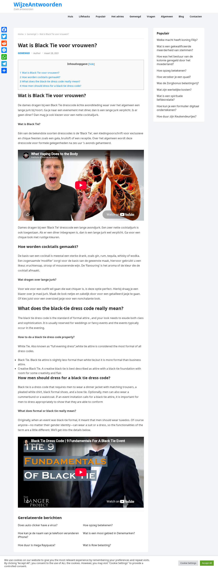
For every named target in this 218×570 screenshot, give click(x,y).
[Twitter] (4, 36)
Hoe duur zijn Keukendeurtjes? (176, 116)
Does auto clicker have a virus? (37, 525)
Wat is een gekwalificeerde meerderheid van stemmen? (175, 48)
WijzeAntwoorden (38, 4)
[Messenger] (4, 50)
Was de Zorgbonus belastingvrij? (178, 83)
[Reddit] (4, 43)
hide (91, 64)
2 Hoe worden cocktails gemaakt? (40, 77)
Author (37, 53)
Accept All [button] (207, 563)
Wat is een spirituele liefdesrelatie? (170, 98)
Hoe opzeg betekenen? (98, 525)
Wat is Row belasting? (97, 545)
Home (21, 34)
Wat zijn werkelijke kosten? (174, 90)
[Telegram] (4, 63)
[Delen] (4, 70)
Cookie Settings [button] (188, 563)
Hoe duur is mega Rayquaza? (36, 545)
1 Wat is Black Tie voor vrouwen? (39, 72)
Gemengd (31, 34)
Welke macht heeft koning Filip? (177, 40)
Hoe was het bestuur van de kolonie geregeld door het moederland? (175, 60)
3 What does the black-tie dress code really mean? (50, 81)
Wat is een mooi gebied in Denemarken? (109, 533)
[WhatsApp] (4, 57)
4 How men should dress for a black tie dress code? (50, 85)
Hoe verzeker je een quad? (174, 77)
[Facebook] (4, 29)
